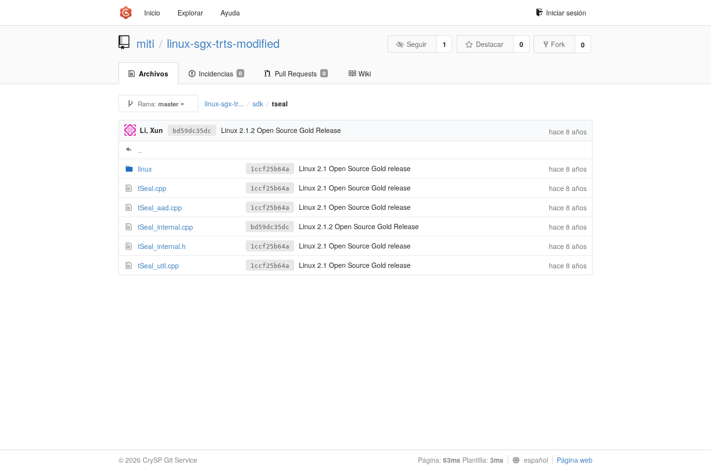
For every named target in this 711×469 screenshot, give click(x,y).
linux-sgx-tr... (224, 103)
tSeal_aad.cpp (160, 207)
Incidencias (220, 73)
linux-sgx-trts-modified (223, 43)
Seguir (417, 44)
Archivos (153, 73)
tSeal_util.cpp (158, 265)
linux (145, 169)
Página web (574, 460)
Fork (558, 44)
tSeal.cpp (152, 188)
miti (145, 43)
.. (140, 150)
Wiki (364, 73)
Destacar (490, 44)
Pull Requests (300, 73)
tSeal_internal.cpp (165, 227)
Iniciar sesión (566, 12)
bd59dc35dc (192, 130)
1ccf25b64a (270, 169)
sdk (257, 103)
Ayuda (230, 12)
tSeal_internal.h (162, 246)
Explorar (190, 12)
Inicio (152, 12)
